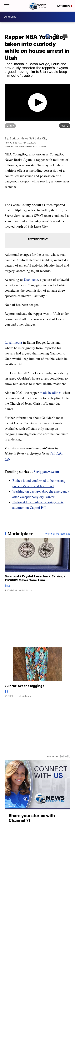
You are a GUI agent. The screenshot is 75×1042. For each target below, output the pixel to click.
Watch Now (64, 6)
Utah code (31, 279)
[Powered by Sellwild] (64, 756)
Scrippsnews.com (46, 471)
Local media (13, 342)
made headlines (50, 392)
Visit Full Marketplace (57, 533)
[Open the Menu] (6, 6)
